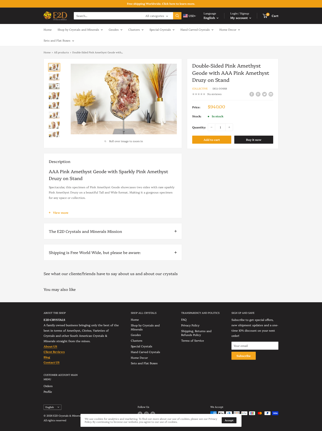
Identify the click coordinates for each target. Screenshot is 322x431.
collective (200, 88)
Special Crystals (160, 29)
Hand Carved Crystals (195, 29)
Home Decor (227, 29)
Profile (48, 391)
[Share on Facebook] (251, 94)
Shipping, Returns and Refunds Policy (196, 333)
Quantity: (199, 127)
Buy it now (253, 139)
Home (48, 29)
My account (239, 18)
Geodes (114, 29)
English (49, 407)
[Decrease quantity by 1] (211, 127)
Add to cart (212, 139)
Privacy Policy (190, 325)
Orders (48, 386)
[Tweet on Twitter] (264, 94)
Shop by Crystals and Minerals (78, 29)
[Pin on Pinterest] (258, 94)
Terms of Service (192, 340)
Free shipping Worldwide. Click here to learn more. (161, 3)
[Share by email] (271, 94)
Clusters (134, 29)
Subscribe (243, 356)
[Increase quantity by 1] (229, 127)
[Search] (177, 15)
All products (61, 52)
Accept (229, 420)
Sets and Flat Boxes (57, 40)
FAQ (183, 319)
